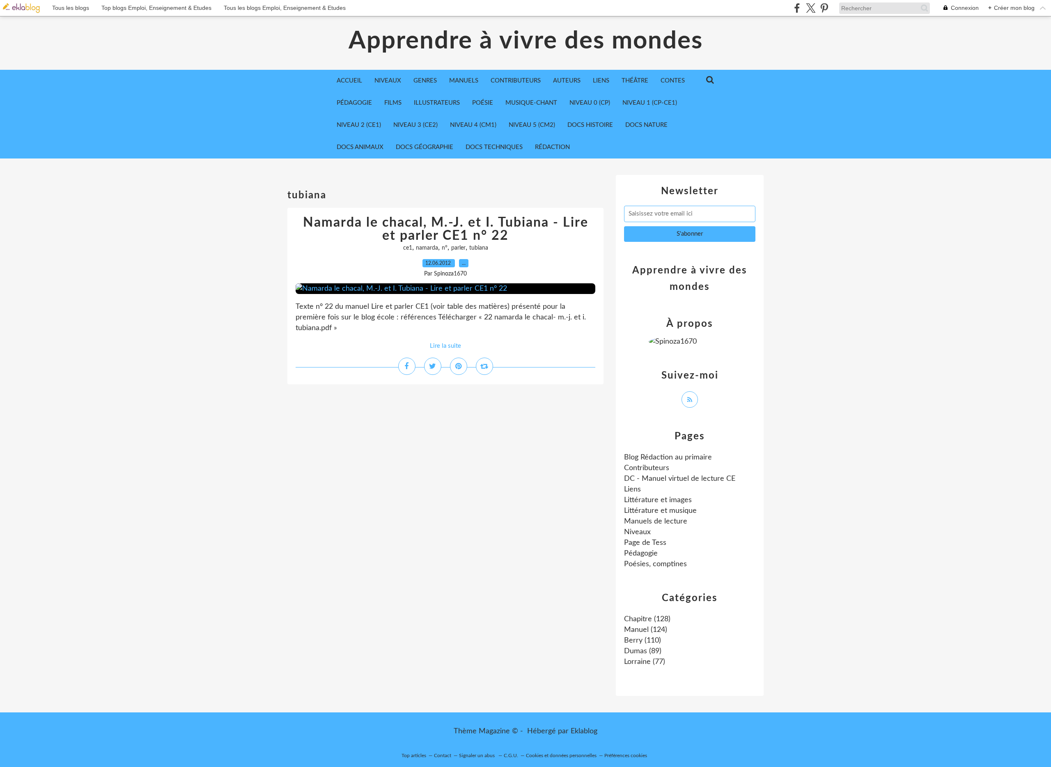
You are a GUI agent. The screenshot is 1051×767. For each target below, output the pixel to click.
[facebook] (797, 8)
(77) (644, 662)
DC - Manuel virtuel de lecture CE (679, 478)
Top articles (414, 755)
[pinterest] (824, 8)
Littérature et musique (660, 510)
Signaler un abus (477, 755)
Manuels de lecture (655, 521)
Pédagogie (354, 103)
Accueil (349, 81)
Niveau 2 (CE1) (359, 125)
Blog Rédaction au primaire (668, 457)
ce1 (407, 248)
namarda (427, 248)
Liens (632, 489)
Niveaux (637, 532)
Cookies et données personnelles (561, 755)
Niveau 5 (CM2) (532, 125)
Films (393, 103)
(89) (642, 651)
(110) (642, 640)
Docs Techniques (494, 147)
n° (444, 248)
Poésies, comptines (655, 564)
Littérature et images (658, 500)
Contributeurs (646, 468)
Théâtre (635, 81)
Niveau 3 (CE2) (415, 125)
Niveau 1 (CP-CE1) (649, 103)
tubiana (478, 248)
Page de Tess (645, 543)
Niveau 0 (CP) (589, 103)
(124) (645, 630)
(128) (647, 619)
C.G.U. (511, 755)
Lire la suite (445, 346)
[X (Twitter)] (810, 8)
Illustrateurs (437, 103)
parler (458, 248)
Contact (442, 755)
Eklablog (584, 731)
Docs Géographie (424, 147)
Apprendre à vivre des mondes (526, 41)
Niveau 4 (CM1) (473, 125)
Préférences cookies (625, 755)
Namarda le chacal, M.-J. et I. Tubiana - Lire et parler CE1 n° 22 (445, 229)
